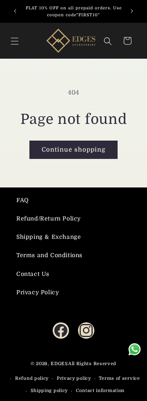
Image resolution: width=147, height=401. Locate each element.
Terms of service (119, 378)
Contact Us (32, 274)
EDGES (59, 363)
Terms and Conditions (49, 255)
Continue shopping (73, 149)
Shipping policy (49, 390)
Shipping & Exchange (48, 237)
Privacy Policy (37, 292)
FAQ (22, 200)
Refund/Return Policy (48, 218)
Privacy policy (74, 378)
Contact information (100, 390)
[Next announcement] (132, 11)
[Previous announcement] (15, 11)
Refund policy (32, 378)
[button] (16, 41)
